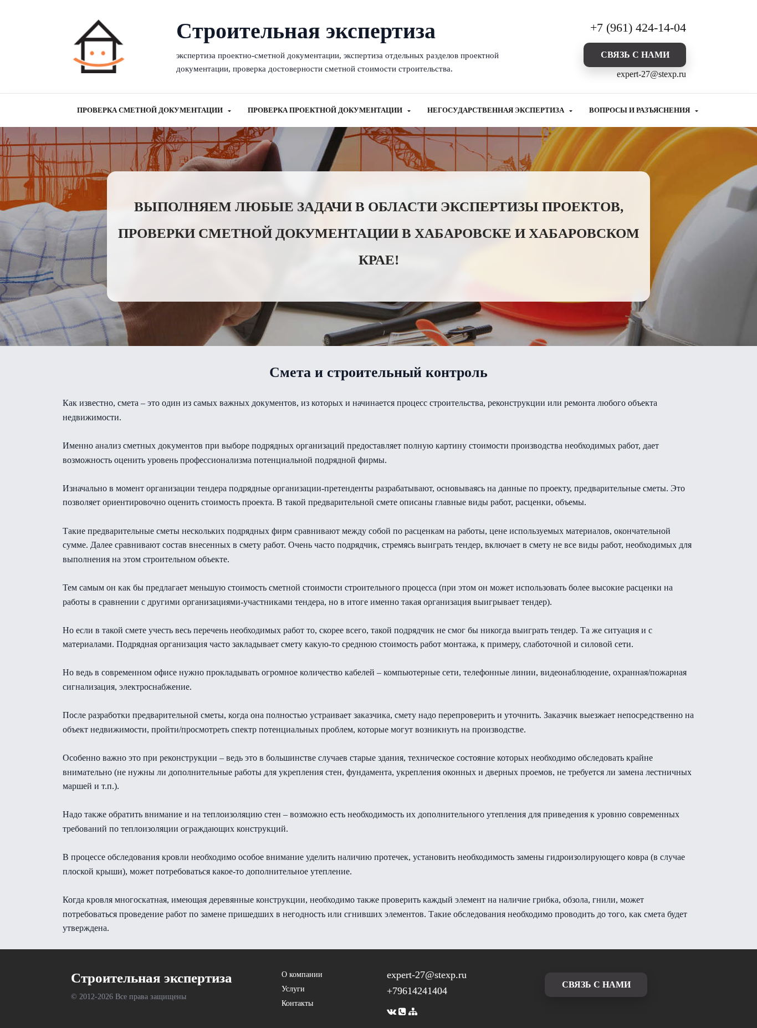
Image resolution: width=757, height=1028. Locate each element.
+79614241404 (417, 990)
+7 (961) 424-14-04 (638, 27)
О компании (302, 974)
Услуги (293, 989)
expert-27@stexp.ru (651, 74)
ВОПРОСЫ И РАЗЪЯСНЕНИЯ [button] (640, 110)
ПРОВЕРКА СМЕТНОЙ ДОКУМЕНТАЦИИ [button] (150, 110)
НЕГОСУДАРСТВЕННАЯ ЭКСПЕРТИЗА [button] (496, 110)
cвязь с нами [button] (635, 54)
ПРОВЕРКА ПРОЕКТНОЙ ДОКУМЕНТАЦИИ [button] (326, 110)
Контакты (297, 1003)
